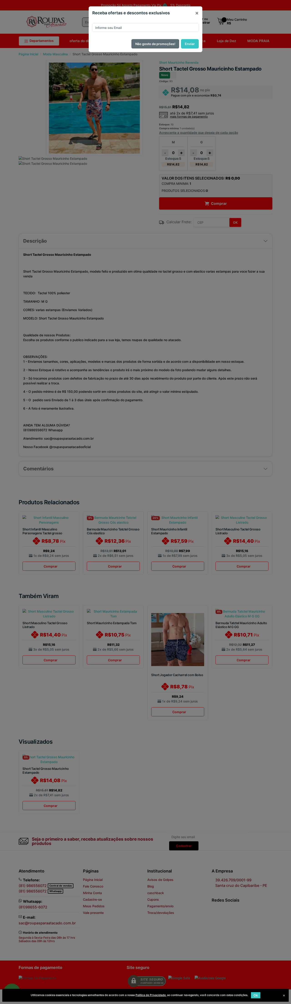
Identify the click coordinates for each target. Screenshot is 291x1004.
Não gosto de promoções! (155, 44)
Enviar (190, 44)
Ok (255, 995)
